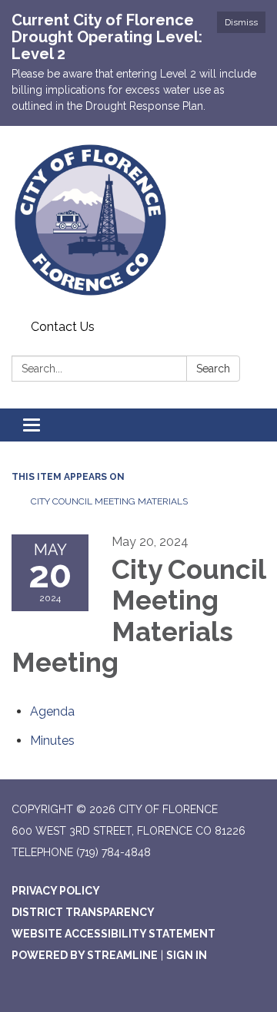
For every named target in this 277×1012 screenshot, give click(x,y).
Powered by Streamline (85, 955)
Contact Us (63, 326)
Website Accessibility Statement (113, 934)
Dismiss (241, 22)
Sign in (186, 955)
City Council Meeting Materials (109, 501)
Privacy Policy (56, 891)
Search (213, 368)
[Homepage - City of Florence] (138, 220)
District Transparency (83, 912)
